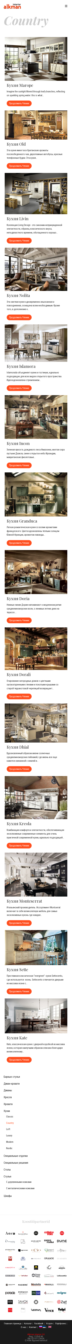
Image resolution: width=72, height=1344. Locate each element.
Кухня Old (16, 144)
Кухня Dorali (19, 674)
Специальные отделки (16, 1155)
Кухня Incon (18, 443)
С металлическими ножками (20, 1188)
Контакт (33, 1327)
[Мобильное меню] (66, 6)
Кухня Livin (17, 218)
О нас (23, 1327)
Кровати (8, 1104)
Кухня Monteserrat (24, 901)
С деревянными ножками (18, 1182)
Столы (7, 1169)
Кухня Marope (20, 85)
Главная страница (12, 1323)
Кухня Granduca (22, 521)
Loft (8, 1129)
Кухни (7, 1111)
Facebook (38, 1323)
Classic (9, 1116)
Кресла (8, 1097)
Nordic (9, 1148)
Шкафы (8, 1196)
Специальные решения (16, 1162)
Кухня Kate (17, 1037)
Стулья (7, 1176)
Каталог (28, 1323)
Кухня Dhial (18, 747)
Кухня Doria (18, 598)
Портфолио (60, 1323)
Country (10, 1123)
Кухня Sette (17, 969)
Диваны (8, 1090)
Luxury (9, 1135)
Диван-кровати (12, 1083)
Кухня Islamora (21, 366)
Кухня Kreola (19, 823)
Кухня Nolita (18, 295)
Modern (9, 1142)
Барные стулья (12, 1076)
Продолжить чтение (20, 103)
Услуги (49, 1323)
